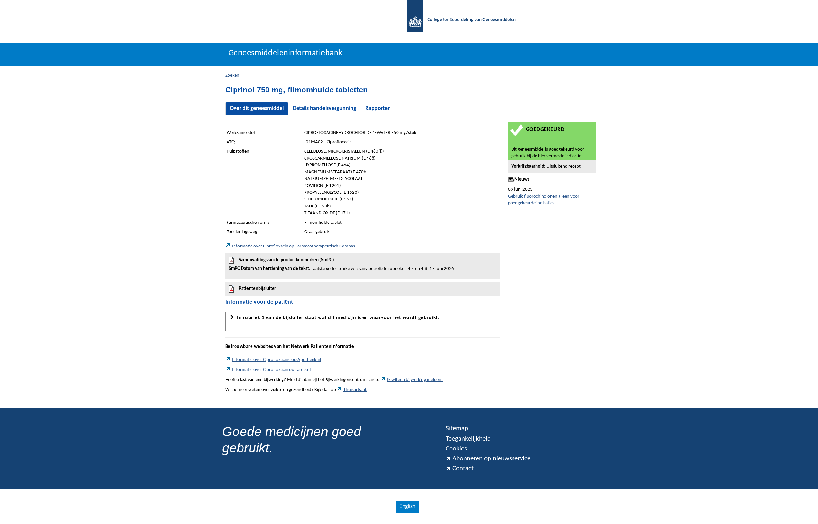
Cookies (456, 448)
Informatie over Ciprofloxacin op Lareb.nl (271, 369)
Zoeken (232, 75)
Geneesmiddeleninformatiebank (285, 53)
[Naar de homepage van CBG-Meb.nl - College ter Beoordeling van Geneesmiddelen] (412, 20)
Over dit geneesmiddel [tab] (257, 109)
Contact (463, 468)
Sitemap (457, 428)
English (407, 507)
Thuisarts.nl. (355, 389)
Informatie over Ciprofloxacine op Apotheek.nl (276, 359)
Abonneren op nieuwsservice (491, 458)
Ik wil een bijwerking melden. (415, 380)
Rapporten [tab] (378, 109)
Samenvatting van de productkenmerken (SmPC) (341, 264)
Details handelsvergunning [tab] (324, 109)
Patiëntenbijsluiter (257, 288)
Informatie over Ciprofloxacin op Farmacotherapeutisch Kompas (293, 246)
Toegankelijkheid (468, 438)
